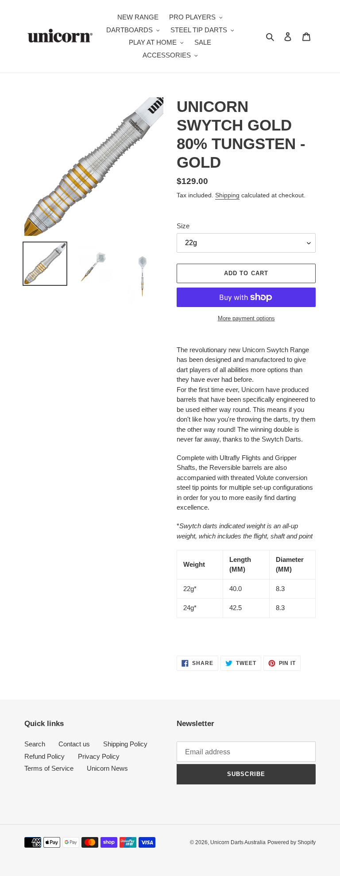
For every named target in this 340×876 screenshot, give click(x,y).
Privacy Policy (99, 756)
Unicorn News (107, 768)
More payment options (246, 318)
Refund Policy (44, 756)
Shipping (227, 195)
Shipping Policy (125, 744)
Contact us (74, 744)
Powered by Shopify (291, 842)
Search (34, 744)
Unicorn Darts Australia (238, 842)
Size (183, 226)
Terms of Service (48, 768)
